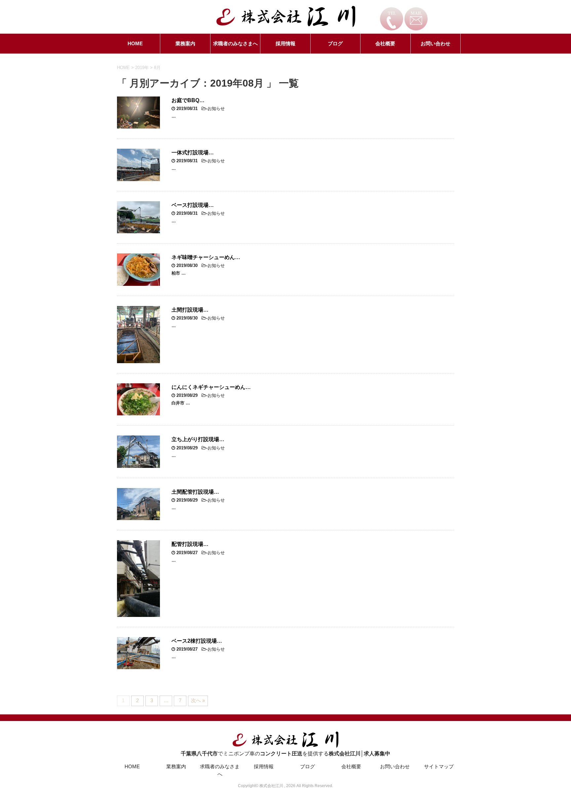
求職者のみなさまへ (235, 43)
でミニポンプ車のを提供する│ (285, 753)
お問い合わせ (435, 43)
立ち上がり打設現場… (197, 439)
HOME (135, 43)
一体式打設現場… (192, 152)
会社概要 (385, 43)
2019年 (142, 67)
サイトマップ (439, 766)
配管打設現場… (190, 544)
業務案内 (185, 43)
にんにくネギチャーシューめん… (211, 387)
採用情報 (285, 43)
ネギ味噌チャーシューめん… (205, 257)
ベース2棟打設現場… (196, 641)
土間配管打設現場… (195, 492)
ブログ (335, 43)
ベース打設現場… (192, 205)
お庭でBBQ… (188, 100)
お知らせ (216, 108)
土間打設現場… (190, 310)
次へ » (198, 700)
